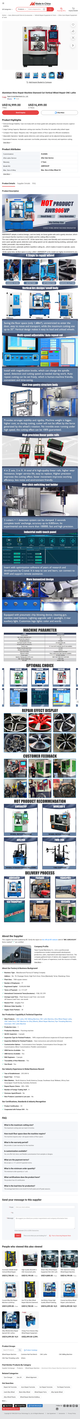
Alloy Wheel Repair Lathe (63, 1019)
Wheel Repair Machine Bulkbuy (30, 1397)
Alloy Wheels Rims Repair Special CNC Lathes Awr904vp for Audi (10, 1333)
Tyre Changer (8, 1377)
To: (13, 1213)
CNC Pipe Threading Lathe (10, 1358)
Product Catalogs (31, 1350)
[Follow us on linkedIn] (57, 1409)
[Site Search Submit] (50, 9)
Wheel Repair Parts (40, 1392)
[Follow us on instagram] (70, 1406)
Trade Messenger (35, 1406)
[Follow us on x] (67, 1406)
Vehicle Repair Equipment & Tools (45, 15)
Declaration (62, 1413)
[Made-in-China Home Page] (40, 4)
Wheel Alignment (31, 1377)
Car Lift (19, 1377)
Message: (10, 1218)
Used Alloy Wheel (9, 1392)
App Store (7, 1406)
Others (23, 1358)
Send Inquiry (20, 113)
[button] (3, 3)
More (4, 1401)
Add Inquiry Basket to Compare (40, 82)
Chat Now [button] (60, 113)
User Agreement (51, 1413)
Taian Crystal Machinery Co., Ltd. (17, 96)
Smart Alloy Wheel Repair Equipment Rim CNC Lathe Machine (49, 1272)
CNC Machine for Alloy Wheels (27, 1021)
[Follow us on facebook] (64, 1406)
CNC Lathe (20, 1019)
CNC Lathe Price (10, 1021)
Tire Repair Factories (63, 1387)
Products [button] (21, 9)
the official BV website (50, 940)
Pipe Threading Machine (63, 1021)
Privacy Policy (72, 1413)
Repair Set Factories (10, 1387)
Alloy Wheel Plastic (10, 1397)
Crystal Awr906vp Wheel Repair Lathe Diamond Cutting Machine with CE (68, 1302)
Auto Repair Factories (28, 1387)
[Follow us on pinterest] (77, 1406)
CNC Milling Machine (31, 1019)
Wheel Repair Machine (46, 1021)
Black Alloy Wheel (24, 1392)
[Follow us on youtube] (73, 1406)
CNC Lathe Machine (47, 1019)
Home (4, 15)
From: (12, 1207)
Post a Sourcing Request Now (60, 1236)
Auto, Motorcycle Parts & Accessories (20, 15)
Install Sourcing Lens (12, 1409)
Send (17, 1235)
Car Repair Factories (45, 1387)
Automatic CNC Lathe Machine (15, 1024)
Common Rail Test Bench (29, 1354)
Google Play (20, 1406)
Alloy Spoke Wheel (57, 1392)
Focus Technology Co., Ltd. (25, 1413)
